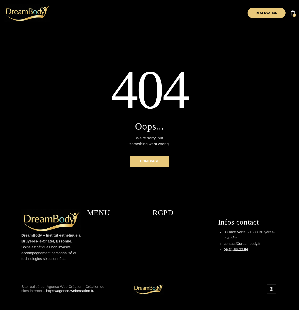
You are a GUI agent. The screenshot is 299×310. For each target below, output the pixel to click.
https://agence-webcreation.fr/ (70, 291)
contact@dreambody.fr (242, 244)
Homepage (149, 161)
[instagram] (271, 289)
